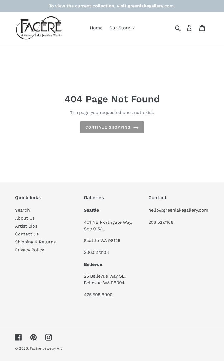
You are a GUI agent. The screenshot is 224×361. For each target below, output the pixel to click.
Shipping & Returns (35, 241)
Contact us (27, 234)
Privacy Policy (29, 249)
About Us (25, 218)
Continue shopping (108, 127)
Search (22, 210)
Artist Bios (26, 226)
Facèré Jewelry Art (46, 348)
